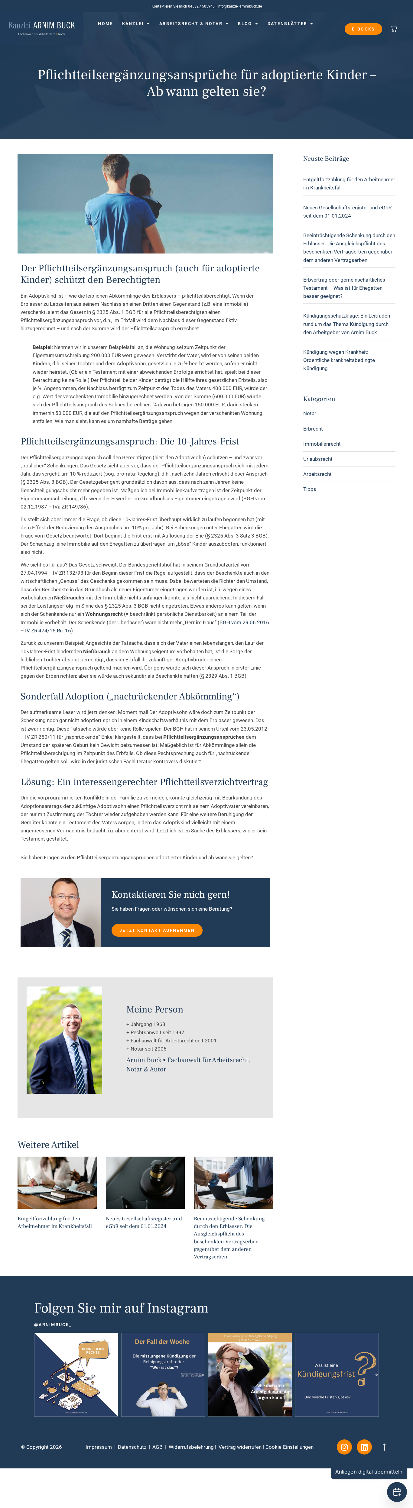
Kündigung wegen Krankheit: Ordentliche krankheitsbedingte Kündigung (339, 360)
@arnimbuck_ (53, 1324)
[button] (206, 1477)
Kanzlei (133, 23)
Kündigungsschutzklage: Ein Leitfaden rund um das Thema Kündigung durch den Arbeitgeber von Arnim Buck (346, 324)
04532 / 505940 (202, 6)
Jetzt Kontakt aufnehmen (157, 930)
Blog (245, 23)
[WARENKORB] (394, 28)
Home (105, 23)
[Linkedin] (364, 1447)
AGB (157, 1447)
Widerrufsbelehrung (191, 1447)
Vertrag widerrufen (240, 1447)
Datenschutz (132, 1447)
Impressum (99, 1447)
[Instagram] (344, 1447)
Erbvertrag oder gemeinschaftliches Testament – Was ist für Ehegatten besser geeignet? (344, 288)
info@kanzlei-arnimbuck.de (239, 6)
